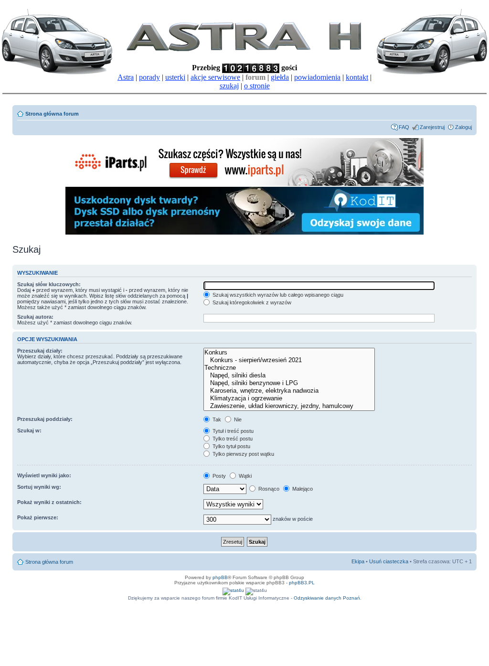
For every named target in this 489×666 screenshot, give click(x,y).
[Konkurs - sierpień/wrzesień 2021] (288, 360)
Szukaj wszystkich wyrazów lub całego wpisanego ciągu (277, 295)
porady (149, 77)
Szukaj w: (29, 430)
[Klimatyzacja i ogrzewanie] (288, 398)
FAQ (404, 127)
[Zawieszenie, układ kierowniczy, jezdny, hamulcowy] (288, 406)
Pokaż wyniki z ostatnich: (49, 502)
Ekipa (357, 561)
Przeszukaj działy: (40, 351)
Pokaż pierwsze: (37, 517)
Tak (216, 419)
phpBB (220, 577)
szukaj (229, 86)
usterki (175, 77)
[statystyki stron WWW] (233, 590)
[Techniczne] (288, 368)
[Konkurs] (288, 352)
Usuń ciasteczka (388, 561)
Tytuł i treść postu (232, 431)
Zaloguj (463, 127)
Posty (218, 476)
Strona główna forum (52, 114)
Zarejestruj (432, 127)
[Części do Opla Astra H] (244, 184)
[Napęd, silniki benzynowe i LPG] (288, 383)
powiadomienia (317, 77)
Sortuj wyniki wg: (39, 487)
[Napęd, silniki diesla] (288, 375)
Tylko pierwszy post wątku (242, 454)
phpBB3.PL (302, 582)
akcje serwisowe (215, 77)
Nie (237, 419)
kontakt (357, 77)
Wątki (244, 476)
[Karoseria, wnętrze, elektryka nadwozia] (288, 391)
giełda (280, 77)
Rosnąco (268, 489)
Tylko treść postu (232, 438)
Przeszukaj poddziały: (45, 419)
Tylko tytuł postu (230, 446)
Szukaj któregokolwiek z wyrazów (251, 302)
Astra (125, 77)
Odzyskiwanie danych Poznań (327, 598)
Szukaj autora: (35, 317)
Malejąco (302, 489)
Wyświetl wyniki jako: (44, 475)
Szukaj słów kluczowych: (49, 284)
